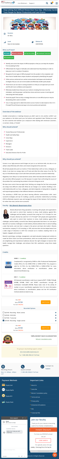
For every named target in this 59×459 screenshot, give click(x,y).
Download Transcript (44, 53)
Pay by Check (9, 402)
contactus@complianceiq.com (30, 352)
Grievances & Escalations (38, 405)
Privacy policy (35, 401)
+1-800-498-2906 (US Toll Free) (30, 355)
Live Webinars (22, 3)
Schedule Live (9, 57)
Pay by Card (9, 385)
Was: (18, 300)
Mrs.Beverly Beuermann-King (20, 205)
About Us (34, 385)
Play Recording (30, 53)
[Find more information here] (14, 437)
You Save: (18, 304)
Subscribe (34, 389)
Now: (19, 302)
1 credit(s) (23, 258)
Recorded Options (29, 308)
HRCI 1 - (19, 277)
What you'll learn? (9, 50)
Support (32, 3)
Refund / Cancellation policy (44, 339)
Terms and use (35, 397)
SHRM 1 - (20, 258)
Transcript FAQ (35, 413)
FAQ (32, 409)
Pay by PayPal (10, 390)
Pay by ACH (9, 396)
